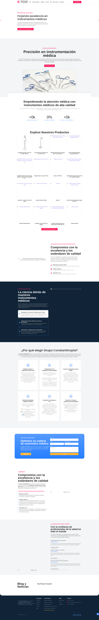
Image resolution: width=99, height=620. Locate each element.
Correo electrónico (67, 441)
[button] (0, 20)
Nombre (51, 437)
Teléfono (51, 441)
